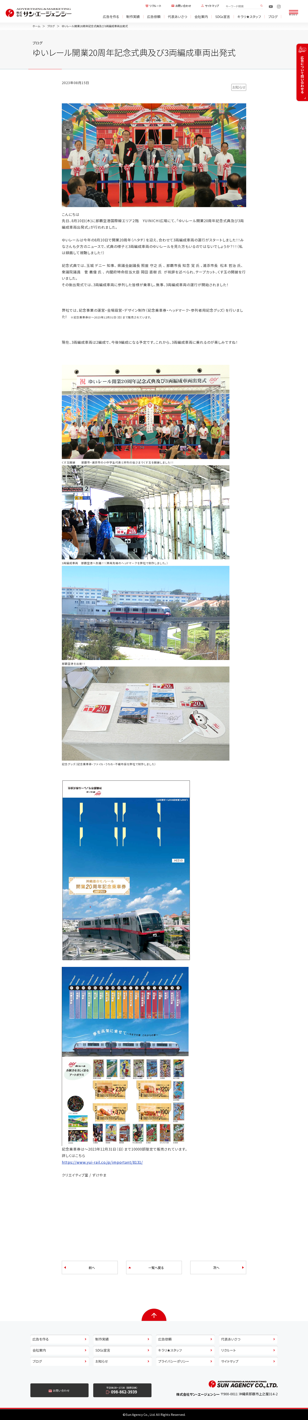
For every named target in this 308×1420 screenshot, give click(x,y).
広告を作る (111, 16)
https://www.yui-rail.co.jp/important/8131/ (102, 1162)
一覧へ (156, 1267)
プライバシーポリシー (173, 1361)
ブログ (272, 16)
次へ (216, 1267)
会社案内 (201, 16)
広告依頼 (153, 16)
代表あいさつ (177, 16)
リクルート (155, 6)
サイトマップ (212, 6)
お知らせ (238, 87)
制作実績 (133, 16)
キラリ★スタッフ (249, 16)
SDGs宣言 (222, 16)
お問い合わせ (183, 6)
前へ (92, 1267)
